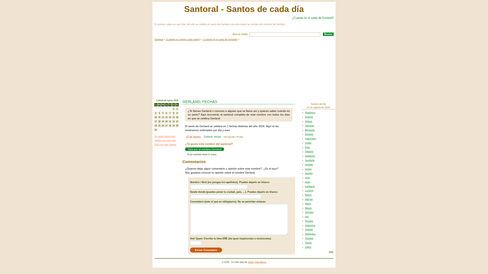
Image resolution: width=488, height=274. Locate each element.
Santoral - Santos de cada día (244, 9)
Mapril (308, 195)
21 (170, 121)
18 (159, 121)
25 (159, 125)
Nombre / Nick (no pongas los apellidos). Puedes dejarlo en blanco (229, 182)
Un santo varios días (165, 136)
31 (156, 130)
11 (159, 117)
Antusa (308, 121)
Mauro (308, 208)
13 (166, 117)
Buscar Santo (240, 34)
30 (177, 125)
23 (177, 121)
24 (156, 125)
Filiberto (309, 151)
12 (163, 117)
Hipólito (309, 164)
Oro (307, 216)
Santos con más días (165, 140)
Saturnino (310, 225)
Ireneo (308, 169)
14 (170, 117)
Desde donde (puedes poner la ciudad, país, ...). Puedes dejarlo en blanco (234, 191)
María (308, 203)
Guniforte (310, 160)
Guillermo (310, 156)
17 (156, 121)
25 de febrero (193, 136)
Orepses (309, 212)
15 (174, 117)
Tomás (308, 242)
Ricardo (309, 221)
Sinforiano (310, 234)
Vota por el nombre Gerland (204, 149)
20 (166, 121)
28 (170, 125)
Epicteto (309, 134)
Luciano (309, 190)
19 (163, 121)
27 (166, 125)
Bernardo (310, 130)
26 (163, 125)
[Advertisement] (244, 69)
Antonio (309, 117)
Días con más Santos (165, 144)
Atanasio (309, 125)
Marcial (309, 199)
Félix (307, 147)
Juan (307, 177)
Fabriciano (310, 138)
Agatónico (310, 112)
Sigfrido (309, 229)
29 (174, 125)
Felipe (308, 143)
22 (174, 121)
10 (156, 117)
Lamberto (310, 186)
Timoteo (309, 238)
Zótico (308, 247)
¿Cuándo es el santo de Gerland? (313, 17)
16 (177, 117)
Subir (331, 252)
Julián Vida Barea (257, 262)
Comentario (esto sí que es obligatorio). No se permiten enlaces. (228, 201)
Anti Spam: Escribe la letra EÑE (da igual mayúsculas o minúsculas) (230, 238)
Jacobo (309, 173)
